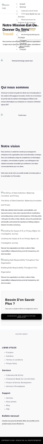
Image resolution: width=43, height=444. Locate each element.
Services (23, 7)
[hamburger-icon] (39, 5)
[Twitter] (20, 338)
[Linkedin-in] (23, 338)
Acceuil (22, 4)
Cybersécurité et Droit (29, 11)
